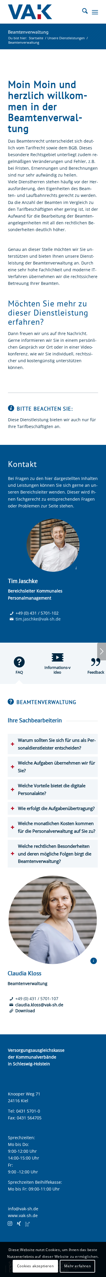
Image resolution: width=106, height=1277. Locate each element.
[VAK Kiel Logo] (44, 12)
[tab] (19, 667)
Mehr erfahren (77, 1265)
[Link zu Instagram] (10, 1223)
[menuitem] (82, 12)
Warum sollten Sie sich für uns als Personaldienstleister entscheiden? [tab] (57, 744)
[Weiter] (101, 651)
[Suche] (82, 12)
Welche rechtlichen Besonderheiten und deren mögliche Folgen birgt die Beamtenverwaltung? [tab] (54, 853)
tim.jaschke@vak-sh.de (38, 619)
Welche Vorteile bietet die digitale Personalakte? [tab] (51, 789)
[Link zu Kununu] (27, 1223)
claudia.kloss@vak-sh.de (39, 1004)
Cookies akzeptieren (35, 1265)
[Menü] (95, 12)
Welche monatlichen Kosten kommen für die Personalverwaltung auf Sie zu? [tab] (56, 827)
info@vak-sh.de (23, 1208)
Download (25, 1010)
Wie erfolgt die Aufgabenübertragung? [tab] (56, 808)
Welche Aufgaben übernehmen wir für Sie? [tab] (56, 766)
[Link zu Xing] (18, 1223)
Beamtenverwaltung (28, 32)
